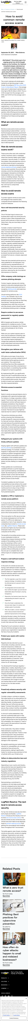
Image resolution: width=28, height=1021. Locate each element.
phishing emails (12, 289)
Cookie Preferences (14, 1018)
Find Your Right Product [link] (18, 2)
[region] (14, 1008)
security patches (6, 448)
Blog (2, 9)
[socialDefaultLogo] (2, 996)
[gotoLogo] (6, 2)
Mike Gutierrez (20, 52)
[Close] (26, 998)
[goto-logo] (14, 972)
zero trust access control (13, 818)
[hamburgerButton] (25, 2)
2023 (2, 42)
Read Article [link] (6, 896)
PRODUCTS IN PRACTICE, (10, 40)
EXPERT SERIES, (21, 40)
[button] (5, 978)
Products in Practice (10, 9)
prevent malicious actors (13, 823)
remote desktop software (8, 167)
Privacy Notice (6, 1015)
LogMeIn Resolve (12, 526)
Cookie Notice (16, 1015)
